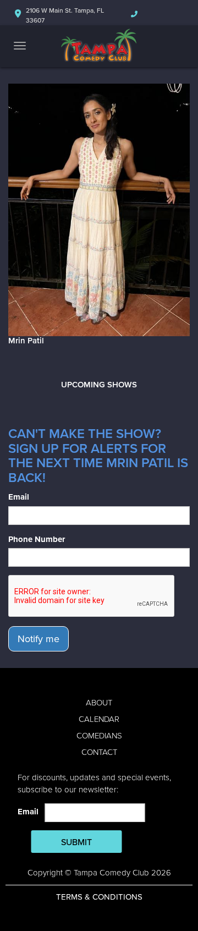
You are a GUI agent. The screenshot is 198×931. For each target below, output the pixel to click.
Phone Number (36, 539)
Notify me (38, 639)
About (99, 703)
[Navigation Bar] (19, 45)
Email (18, 497)
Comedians (99, 736)
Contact (99, 752)
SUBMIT (76, 842)
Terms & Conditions (99, 897)
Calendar (99, 719)
